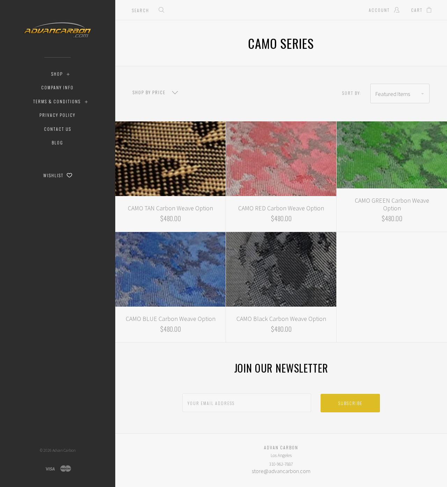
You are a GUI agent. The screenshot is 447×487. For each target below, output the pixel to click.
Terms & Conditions (57, 101)
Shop (57, 74)
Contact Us (57, 129)
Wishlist (54, 175)
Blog (57, 142)
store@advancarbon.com (281, 470)
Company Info (57, 87)
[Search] (162, 10)
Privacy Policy (57, 115)
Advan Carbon (64, 450)
